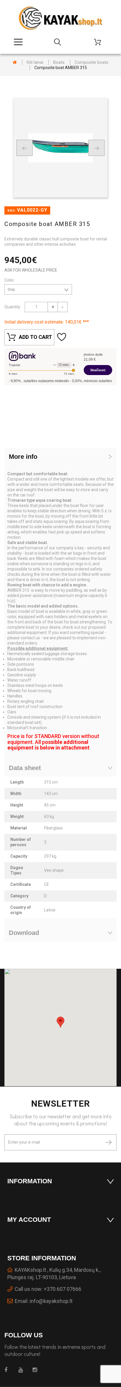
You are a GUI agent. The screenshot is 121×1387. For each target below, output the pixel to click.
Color (9, 280)
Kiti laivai (35, 62)
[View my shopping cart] (100, 42)
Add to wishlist (62, 337)
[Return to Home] (15, 62)
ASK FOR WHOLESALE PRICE (30, 270)
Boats (59, 62)
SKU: (11, 211)
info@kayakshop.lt (51, 1301)
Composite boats (91, 62)
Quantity (12, 306)
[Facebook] (8, 1370)
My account (29, 1219)
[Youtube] (22, 1370)
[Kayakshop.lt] (60, 18)
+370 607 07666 (62, 1289)
